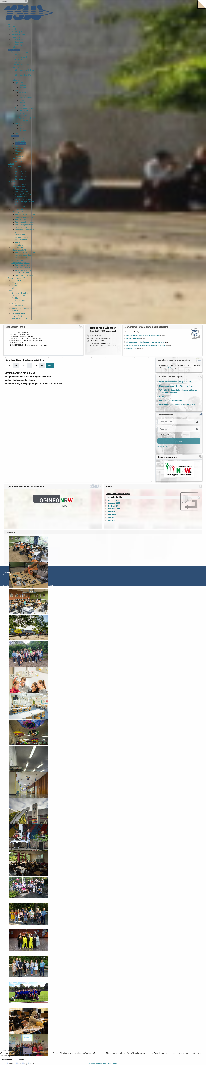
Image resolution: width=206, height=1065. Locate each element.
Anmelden (179, 441)
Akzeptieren (7, 1060)
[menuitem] (9, 24)
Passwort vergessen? (163, 446)
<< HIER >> (169, 368)
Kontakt (5, 578)
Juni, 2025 (112, 515)
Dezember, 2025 (114, 500)
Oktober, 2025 (113, 506)
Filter (50, 365)
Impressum (7, 572)
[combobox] (14, 1)
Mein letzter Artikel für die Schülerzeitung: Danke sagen (143, 335)
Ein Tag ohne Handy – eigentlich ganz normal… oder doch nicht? (145, 342)
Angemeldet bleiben (164, 434)
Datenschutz (7, 575)
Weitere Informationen (98, 1064)
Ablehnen (20, 1060)
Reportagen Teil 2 (131, 349)
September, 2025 (114, 509)
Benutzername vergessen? (164, 448)
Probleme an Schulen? (133, 339)
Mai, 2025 (111, 517)
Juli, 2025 (111, 512)
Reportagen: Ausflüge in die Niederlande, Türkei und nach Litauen (145, 345)
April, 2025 (112, 520)
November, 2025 (114, 503)
